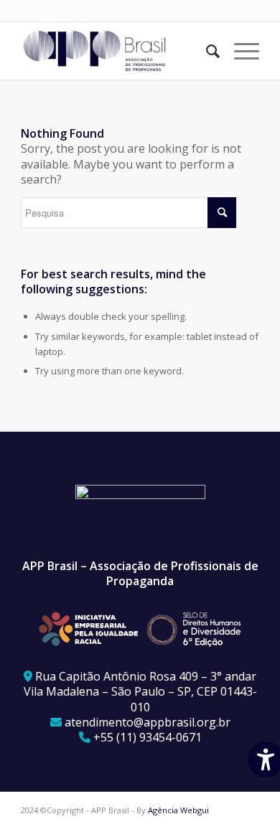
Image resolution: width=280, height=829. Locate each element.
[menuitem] (206, 51)
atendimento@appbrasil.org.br (147, 722)
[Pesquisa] (206, 51)
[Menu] (239, 51)
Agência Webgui (178, 810)
